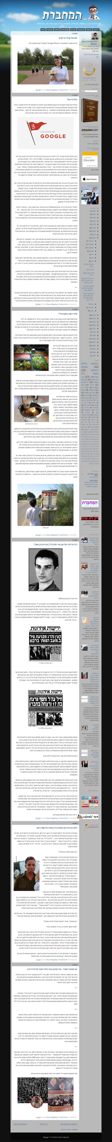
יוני (92, 258)
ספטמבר (91, 248)
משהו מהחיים (94, 420)
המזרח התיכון (89, 444)
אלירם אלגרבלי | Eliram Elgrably (89, 42)
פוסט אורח (84, 459)
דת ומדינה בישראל (92, 442)
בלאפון (88, 437)
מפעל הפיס (95, 451)
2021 (94, 221)
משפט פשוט (94, 480)
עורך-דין (73, 29)
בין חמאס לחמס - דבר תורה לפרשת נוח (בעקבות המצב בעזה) (94, 677)
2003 (94, 355)
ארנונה (86, 417)
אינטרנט (90, 434)
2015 (94, 315)
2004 (94, 352)
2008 (94, 339)
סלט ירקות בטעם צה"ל (67, 313)
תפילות (93, 417)
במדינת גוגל (72, 99)
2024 (94, 211)
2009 (94, 335)
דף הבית (96, 29)
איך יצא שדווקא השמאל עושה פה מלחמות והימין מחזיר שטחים (92, 621)
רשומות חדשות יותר (68, 1124)
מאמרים (95, 407)
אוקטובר (91, 244)
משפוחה (95, 415)
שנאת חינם (94, 464)
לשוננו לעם (87, 405)
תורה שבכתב (85, 415)
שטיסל (83, 461)
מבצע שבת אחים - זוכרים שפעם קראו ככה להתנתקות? (94, 649)
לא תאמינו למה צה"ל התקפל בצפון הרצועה (94, 595)
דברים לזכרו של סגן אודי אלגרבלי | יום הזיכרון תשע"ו (55, 544)
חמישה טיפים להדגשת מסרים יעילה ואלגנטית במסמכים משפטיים (91, 484)
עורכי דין (84, 387)
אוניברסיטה (95, 425)
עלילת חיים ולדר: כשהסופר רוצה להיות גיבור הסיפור (93, 766)
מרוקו (88, 451)
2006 (94, 345)
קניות (88, 432)
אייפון (95, 434)
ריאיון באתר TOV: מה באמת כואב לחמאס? (94, 754)
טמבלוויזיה (93, 427)
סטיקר (88, 456)
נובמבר (91, 241)
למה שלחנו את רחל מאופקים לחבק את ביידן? (93, 541)
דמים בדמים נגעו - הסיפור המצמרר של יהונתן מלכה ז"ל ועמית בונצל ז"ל (92, 568)
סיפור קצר (95, 398)
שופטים (89, 461)
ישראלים (91, 449)
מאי (92, 261)
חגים (83, 390)
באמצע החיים (89, 363)
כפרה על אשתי (90, 392)
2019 (94, 228)
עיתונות (91, 459)
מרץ (92, 304)
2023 (94, 214)
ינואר (92, 311)
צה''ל (92, 384)
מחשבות (95, 395)
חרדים (87, 407)
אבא (82, 432)
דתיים (93, 403)
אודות (43, 29)
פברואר (91, 307)
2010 (94, 332)
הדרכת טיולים (65, 29)
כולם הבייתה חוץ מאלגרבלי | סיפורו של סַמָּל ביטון (57, 827)
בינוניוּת (92, 390)
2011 (94, 328)
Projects (50, 29)
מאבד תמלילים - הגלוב (92, 474)
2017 (94, 234)
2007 (94, 342)
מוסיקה (57, 29)
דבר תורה (83, 439)
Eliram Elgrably (93, 143)
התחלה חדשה (94, 477)
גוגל (97, 412)
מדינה (88, 412)
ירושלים (96, 429)
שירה (96, 410)
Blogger (46, 1137)
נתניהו (82, 451)
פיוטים (95, 461)
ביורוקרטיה (87, 410)
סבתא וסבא (93, 454)
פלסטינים (84, 420)
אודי (86, 422)
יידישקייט (85, 382)
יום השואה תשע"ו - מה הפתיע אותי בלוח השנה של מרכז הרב (52, 969)
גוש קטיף (91, 439)
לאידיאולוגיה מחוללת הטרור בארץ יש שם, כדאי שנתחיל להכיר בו (93, 701)
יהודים (85, 427)
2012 (94, 325)
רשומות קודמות (20, 1124)
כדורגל (85, 449)
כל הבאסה (87, 429)
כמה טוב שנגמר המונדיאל (95, 727)
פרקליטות (95, 432)
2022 (94, 218)
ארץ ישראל (84, 425)
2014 (94, 318)
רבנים (86, 395)
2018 (94, 231)
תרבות (93, 422)
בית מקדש (95, 437)
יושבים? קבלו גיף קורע (68, 37)
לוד (97, 400)
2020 (94, 224)
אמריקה (86, 398)
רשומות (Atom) (66, 1129)
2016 (94, 238)
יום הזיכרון (88, 446)
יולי (92, 254)
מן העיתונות (81, 29)
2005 (94, 349)
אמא (84, 434)
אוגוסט (91, 251)
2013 (94, 322)
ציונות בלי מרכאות (89, 375)
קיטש (91, 400)
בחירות (83, 400)
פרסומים (89, 29)
